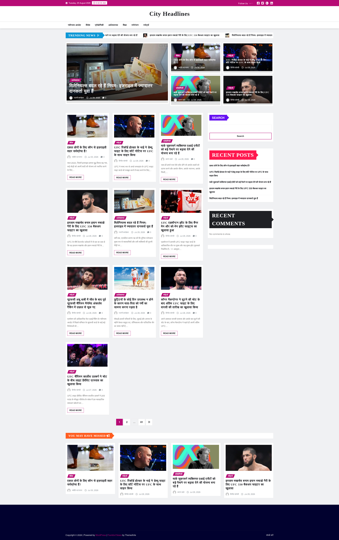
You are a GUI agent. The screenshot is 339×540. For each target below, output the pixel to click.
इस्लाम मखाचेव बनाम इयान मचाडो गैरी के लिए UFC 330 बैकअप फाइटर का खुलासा (86, 226)
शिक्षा (125, 25)
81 (141, 422)
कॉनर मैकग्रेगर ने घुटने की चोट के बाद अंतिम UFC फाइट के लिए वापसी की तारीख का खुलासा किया (180, 303)
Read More (75, 177)
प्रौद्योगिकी (99, 25)
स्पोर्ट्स (146, 25)
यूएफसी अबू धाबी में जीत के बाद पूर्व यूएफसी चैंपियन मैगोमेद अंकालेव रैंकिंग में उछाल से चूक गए (86, 303)
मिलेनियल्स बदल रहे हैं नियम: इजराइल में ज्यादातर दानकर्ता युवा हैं (233, 198)
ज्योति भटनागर (183, 67)
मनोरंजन (135, 25)
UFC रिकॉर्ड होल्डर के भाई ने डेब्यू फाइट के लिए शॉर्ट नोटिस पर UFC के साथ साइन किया (133, 151)
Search (218, 117)
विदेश (88, 25)
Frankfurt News (115, 535)
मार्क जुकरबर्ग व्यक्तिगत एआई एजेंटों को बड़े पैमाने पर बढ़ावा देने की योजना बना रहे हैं (180, 149)
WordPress (100, 535)
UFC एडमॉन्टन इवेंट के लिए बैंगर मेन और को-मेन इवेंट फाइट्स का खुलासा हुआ (179, 226)
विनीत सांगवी (78, 97)
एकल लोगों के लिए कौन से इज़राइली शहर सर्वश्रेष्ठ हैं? (229, 165)
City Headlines (169, 13)
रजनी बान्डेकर (124, 232)
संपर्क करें (269, 535)
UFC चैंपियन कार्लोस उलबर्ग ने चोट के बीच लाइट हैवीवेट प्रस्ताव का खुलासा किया (87, 380)
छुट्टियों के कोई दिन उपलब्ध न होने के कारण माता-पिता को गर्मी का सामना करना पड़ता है (133, 303)
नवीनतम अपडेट (74, 25)
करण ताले (181, 99)
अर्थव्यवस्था (113, 25)
